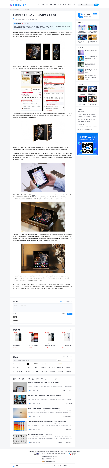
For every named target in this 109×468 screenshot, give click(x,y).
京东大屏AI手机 (69, 403)
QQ (67, 301)
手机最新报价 (69, 356)
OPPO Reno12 (60, 367)
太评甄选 (20, 0)
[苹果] (28, 364)
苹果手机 (19, 360)
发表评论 (69, 313)
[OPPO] (36, 364)
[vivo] (20, 364)
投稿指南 (51, 451)
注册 (93, 0)
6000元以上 (68, 371)
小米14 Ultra (68, 367)
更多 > (96, 109)
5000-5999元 (60, 371)
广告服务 (43, 451)
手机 (14, 9)
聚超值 (69, 4)
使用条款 (54, 451)
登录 (90, 0)
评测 (47, 4)
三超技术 (69, 390)
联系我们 (58, 451)
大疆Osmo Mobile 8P (67, 416)
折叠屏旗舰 (61, 442)
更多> (71, 329)
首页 (11, 9)
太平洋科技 (15, 5)
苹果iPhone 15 (20, 367)
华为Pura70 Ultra (52, 367)
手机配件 (27, 360)
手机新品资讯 (18, 9)
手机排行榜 (64, 356)
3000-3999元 (44, 371)
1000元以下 (19, 371)
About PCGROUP (32, 451)
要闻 (43, 4)
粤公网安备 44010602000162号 (49, 461)
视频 (23, 0)
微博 (69, 301)
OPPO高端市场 (68, 429)
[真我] (60, 364)
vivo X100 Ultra (28, 367)
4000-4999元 (52, 371)
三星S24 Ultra (44, 367)
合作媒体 (47, 451)
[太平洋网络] (36, 453)
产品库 (17, 0)
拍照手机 (23, 360)
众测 (74, 4)
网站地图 (69, 451)
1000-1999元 (27, 371)
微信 (71, 301)
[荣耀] (44, 364)
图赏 (55, 4)
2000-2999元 (35, 371)
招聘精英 (65, 451)
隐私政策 (40, 451)
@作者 (64, 313)
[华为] (52, 364)
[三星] (68, 364)
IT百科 (64, 4)
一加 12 (35, 367)
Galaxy (33, 194)
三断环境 (63, 390)
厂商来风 (24, 9)
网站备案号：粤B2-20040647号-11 (48, 458)
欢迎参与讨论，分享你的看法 (20, 305)
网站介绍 (36, 451)
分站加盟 (61, 451)
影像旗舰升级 (68, 442)
